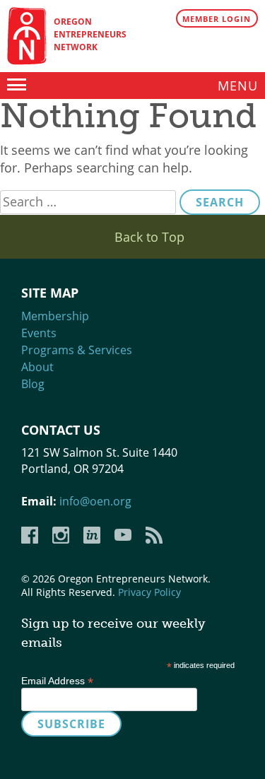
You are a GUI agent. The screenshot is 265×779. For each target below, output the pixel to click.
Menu (238, 85)
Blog (33, 384)
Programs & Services (76, 350)
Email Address (57, 680)
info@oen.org (95, 501)
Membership (55, 316)
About (37, 367)
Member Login (216, 18)
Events (39, 333)
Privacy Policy (149, 592)
